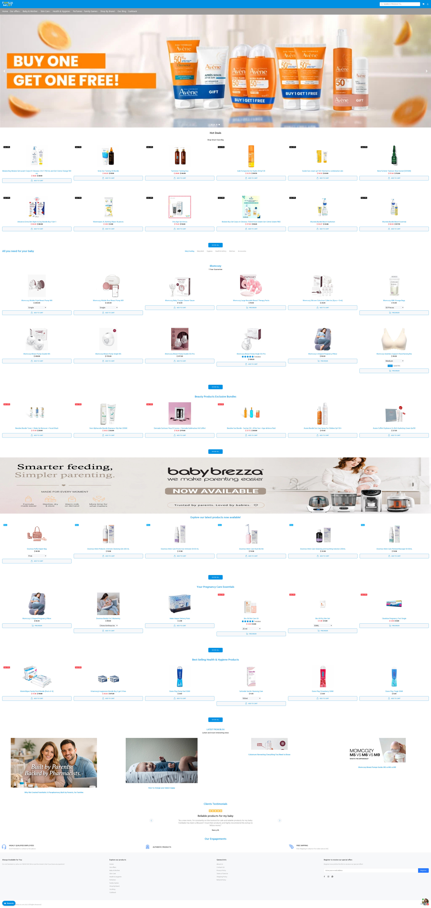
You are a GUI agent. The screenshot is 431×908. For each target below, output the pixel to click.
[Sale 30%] (322, 156)
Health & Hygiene (115, 877)
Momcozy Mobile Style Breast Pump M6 (36, 300)
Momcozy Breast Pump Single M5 (108, 354)
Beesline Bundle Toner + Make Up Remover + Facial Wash (36, 428)
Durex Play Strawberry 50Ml (322, 691)
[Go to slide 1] (211, 124)
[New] (37, 534)
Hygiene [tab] (209, 251)
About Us (220, 864)
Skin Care (112, 873)
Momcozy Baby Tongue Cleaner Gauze (180, 300)
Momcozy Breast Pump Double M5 (36, 354)
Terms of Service (222, 873)
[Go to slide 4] (219, 124)
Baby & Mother (114, 870)
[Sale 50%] (37, 207)
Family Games (114, 883)
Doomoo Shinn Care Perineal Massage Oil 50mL (394, 549)
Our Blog (112, 889)
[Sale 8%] (251, 413)
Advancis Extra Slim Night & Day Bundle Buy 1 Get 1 (37, 221)
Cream (390, 366)
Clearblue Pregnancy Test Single (394, 618)
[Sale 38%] (251, 207)
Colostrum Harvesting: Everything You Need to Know (269, 754)
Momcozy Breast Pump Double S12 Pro (180, 354)
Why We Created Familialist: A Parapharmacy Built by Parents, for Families (53, 792)
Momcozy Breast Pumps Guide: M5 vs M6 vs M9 (377, 767)
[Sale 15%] (108, 156)
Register (423, 870)
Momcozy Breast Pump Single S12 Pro (251, 354)
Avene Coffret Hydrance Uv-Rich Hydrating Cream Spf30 (394, 428)
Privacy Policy (221, 870)
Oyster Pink (397, 366)
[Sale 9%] (322, 604)
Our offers (112, 867)
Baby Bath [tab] (200, 251)
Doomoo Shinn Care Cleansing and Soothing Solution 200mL (322, 549)
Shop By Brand (114, 886)
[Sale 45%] (108, 676)
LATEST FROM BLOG (215, 729)
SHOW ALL (215, 245)
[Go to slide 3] (216, 124)
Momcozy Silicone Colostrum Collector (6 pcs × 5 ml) (323, 300)
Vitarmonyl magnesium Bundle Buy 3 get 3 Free (108, 691)
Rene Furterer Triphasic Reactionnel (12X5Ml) (394, 171)
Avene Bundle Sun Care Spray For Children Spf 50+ (323, 428)
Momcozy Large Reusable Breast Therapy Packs (251, 300)
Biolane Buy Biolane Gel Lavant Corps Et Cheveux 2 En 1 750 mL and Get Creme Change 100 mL (36, 172)
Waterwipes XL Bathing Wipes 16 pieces (108, 221)
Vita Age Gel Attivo (179, 221)
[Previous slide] (4, 71)
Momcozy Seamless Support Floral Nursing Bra (394, 354)
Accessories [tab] (242, 251)
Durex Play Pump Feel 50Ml (179, 691)
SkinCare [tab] (232, 251)
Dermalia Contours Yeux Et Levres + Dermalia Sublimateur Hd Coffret (180, 428)
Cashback (112, 892)
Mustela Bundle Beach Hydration (322, 221)
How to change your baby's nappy (161, 788)
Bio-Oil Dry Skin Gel (323, 618)
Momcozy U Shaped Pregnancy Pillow (322, 354)
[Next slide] (426, 71)
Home (111, 864)
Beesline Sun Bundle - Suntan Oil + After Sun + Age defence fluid (251, 428)
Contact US (220, 867)
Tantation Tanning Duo (179, 171)
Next (279, 820)
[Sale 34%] (37, 156)
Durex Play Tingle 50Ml (394, 691)
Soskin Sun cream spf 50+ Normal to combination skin (322, 171)
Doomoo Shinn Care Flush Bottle (251, 549)
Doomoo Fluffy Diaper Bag (37, 549)
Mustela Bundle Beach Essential (394, 221)
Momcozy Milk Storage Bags (394, 300)
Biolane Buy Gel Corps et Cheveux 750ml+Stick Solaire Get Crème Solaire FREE (251, 221)
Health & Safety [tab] (220, 251)
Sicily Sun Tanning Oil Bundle (108, 171)
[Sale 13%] (394, 207)
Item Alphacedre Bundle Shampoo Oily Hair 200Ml (108, 428)
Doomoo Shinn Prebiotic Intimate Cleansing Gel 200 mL (108, 549)
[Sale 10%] (108, 207)
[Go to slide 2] (214, 124)
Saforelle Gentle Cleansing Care (251, 691)
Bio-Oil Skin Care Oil (251, 618)
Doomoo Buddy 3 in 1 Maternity (108, 618)
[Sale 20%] (180, 156)
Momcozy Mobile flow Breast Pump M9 (108, 300)
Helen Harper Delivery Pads (180, 618)
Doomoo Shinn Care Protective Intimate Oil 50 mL (180, 549)
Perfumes (112, 880)
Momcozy (215, 266)
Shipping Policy (222, 877)
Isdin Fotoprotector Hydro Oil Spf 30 (251, 171)
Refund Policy (221, 880)
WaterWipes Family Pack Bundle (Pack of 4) (36, 691)
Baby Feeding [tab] (189, 251)
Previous (151, 820)
